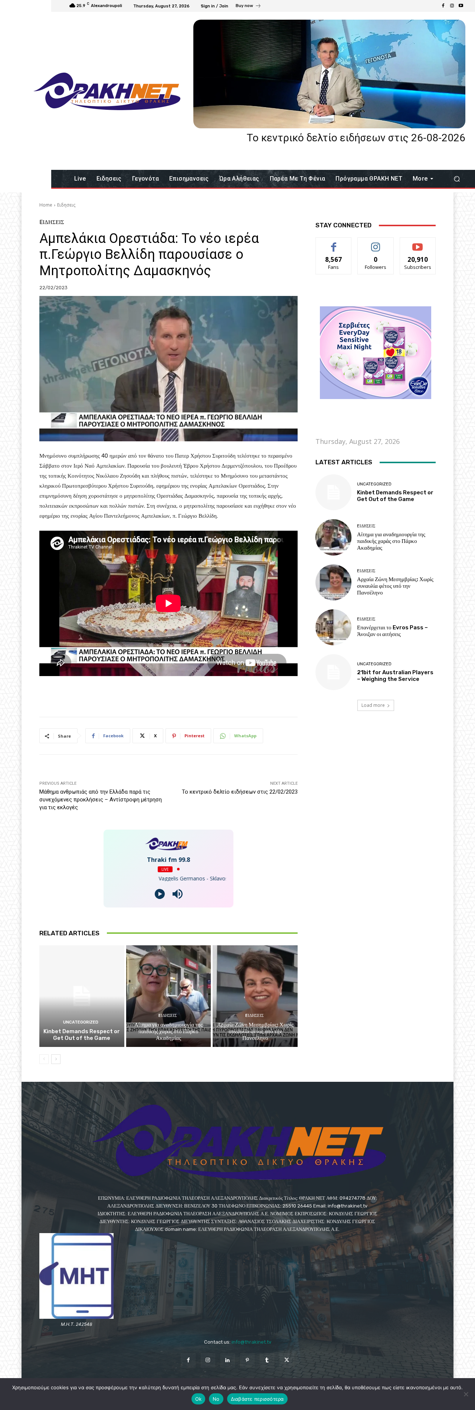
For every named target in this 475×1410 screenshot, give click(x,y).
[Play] (160, 894)
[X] (286, 1360)
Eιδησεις (66, 205)
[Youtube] (460, 5)
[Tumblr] (267, 1360)
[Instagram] (452, 5)
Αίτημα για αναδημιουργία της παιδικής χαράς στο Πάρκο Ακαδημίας (168, 1031)
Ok (198, 1399)
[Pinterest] (247, 1360)
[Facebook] (443, 5)
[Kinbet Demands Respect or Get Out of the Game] (81, 996)
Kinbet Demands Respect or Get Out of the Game (81, 1034)
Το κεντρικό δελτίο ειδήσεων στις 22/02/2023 (240, 791)
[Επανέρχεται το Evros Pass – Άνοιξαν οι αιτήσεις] (333, 627)
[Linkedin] (227, 1360)
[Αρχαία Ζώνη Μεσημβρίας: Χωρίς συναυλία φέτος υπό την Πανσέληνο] (255, 996)
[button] (456, 179)
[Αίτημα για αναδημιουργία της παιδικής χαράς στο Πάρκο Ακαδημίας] (168, 996)
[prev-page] (44, 1059)
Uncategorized (80, 1022)
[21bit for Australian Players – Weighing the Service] (333, 672)
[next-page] (55, 1059)
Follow (375, 243)
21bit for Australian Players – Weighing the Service (395, 675)
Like (334, 243)
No (216, 1399)
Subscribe (417, 243)
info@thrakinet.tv (251, 1342)
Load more (373, 705)
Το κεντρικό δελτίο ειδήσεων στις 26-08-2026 (356, 138)
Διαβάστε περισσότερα (257, 1399)
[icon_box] (248, 7)
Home (45, 205)
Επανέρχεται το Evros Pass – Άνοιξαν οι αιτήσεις (392, 631)
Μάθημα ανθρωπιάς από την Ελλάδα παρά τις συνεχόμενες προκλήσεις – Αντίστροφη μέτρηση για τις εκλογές (100, 799)
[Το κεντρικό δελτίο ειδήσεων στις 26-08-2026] (329, 74)
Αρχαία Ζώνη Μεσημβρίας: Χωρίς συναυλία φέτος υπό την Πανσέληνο (255, 1031)
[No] (465, 1394)
